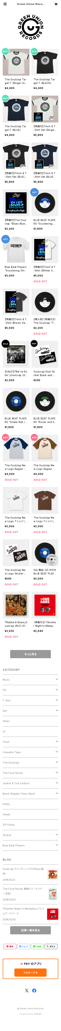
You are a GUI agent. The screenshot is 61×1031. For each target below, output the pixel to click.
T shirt (7, 700)
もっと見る (30, 654)
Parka (6, 804)
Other (6, 721)
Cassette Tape (12, 752)
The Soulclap (11, 762)
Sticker (7, 835)
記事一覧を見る (30, 930)
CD (4, 690)
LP (4, 731)
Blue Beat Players (14, 845)
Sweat (6, 814)
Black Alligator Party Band (19, 793)
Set (5, 710)
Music (6, 679)
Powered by (27, 1014)
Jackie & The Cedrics (16, 783)
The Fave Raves (13, 772)
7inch (6, 741)
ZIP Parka (9, 824)
